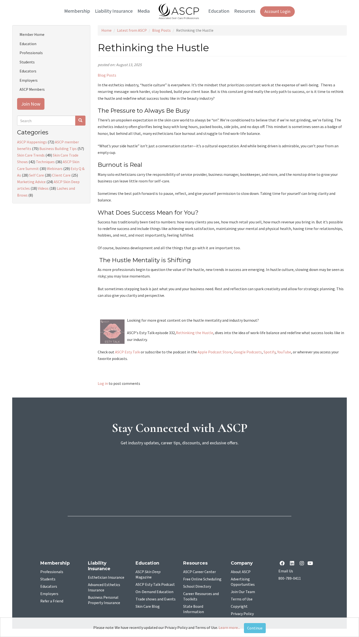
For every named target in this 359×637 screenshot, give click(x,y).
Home (106, 30)
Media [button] (143, 11)
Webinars (55, 168)
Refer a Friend (51, 601)
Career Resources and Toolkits (201, 596)
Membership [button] (77, 11)
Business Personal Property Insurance (104, 600)
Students (27, 62)
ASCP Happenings (32, 141)
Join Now (30, 104)
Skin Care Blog (148, 606)
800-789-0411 (289, 578)
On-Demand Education (154, 592)
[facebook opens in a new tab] (283, 564)
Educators (28, 71)
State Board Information (193, 609)
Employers (29, 80)
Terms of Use (242, 599)
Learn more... (229, 627)
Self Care (36, 175)
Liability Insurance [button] (114, 11)
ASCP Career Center (199, 572)
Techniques (45, 161)
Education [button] (218, 11)
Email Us (285, 571)
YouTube (284, 351)
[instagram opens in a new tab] (301, 564)
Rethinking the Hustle (194, 332)
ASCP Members (32, 89)
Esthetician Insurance (106, 577)
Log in (103, 383)
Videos (43, 188)
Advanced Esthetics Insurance (104, 587)
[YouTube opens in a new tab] (311, 564)
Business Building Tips (58, 148)
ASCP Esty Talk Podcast (155, 584)
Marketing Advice (31, 181)
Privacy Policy (242, 614)
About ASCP (241, 572)
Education (28, 43)
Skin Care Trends (31, 155)
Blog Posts (161, 30)
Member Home (32, 34)
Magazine (148, 574)
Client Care (61, 175)
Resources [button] (244, 11)
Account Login (277, 12)
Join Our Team (243, 592)
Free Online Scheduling (202, 579)
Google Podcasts (247, 351)
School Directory (197, 586)
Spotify (269, 351)
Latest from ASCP (132, 30)
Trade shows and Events (156, 599)
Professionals (31, 52)
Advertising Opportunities (243, 582)
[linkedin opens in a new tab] (293, 564)
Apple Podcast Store (215, 351)
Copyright (239, 606)
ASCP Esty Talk (127, 351)
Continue (255, 628)
